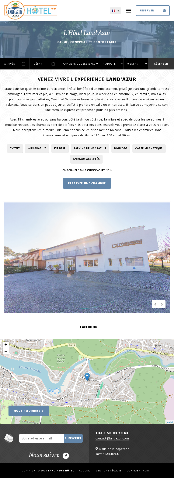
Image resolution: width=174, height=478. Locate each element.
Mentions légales (108, 470)
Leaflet (169, 422)
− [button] (5, 351)
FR (118, 10)
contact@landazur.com (112, 438)
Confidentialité (138, 470)
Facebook (88, 327)
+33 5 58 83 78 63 (111, 433)
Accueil (84, 470)
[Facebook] (66, 456)
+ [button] (5, 344)
